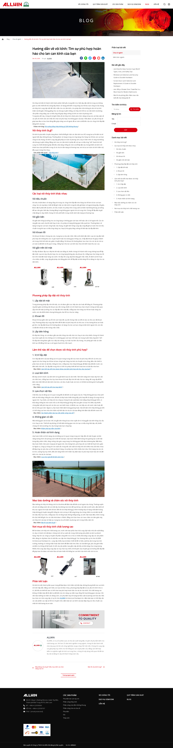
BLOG (147, 4)
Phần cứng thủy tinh (70, 702)
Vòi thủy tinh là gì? (120, 142)
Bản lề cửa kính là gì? (95, 667)
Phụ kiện (66, 711)
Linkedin (103, 58)
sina (94, 58)
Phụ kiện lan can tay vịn (71, 699)
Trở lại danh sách (68, 675)
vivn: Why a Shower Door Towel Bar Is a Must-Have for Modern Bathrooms (127, 90)
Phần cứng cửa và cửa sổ (71, 708)
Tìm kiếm (164, 4)
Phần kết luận (119, 212)
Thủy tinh (66, 718)
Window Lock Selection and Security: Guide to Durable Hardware (126, 76)
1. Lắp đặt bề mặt (122, 167)
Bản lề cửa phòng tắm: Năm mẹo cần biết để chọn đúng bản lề (126, 96)
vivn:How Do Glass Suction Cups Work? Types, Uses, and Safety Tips (127, 70)
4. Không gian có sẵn (123, 195)
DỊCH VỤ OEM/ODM (134, 4)
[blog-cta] (68, 628)
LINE (85, 58)
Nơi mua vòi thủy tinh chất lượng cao (127, 208)
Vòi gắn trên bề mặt (123, 160)
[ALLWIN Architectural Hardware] (16, 4)
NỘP (125, 130)
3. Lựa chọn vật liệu (122, 191)
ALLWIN (49, 58)
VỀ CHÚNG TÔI (83, 4)
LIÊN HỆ (156, 4)
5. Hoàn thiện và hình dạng (125, 199)
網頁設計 (73, 745)
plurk (98, 58)
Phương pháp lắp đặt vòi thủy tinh (125, 164)
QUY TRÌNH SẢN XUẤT (100, 4)
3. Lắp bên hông (121, 175)
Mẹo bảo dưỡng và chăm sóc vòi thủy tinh (125, 204)
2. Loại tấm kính (121, 188)
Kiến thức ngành (118, 57)
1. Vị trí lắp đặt (121, 184)
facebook (81, 58)
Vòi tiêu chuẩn (121, 149)
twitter (90, 58)
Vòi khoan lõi (120, 156)
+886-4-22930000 (35, 705)
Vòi (64, 715)
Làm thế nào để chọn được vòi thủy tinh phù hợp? (126, 180)
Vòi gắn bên (120, 153)
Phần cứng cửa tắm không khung (74, 705)
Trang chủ (3, 39)
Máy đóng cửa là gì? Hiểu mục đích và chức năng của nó (49, 668)
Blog (8, 39)
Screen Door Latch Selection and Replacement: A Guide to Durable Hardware (125, 83)
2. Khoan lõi (120, 171)
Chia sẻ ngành (17, 39)
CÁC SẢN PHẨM (117, 4)
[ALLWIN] (37, 645)
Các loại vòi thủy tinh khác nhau (125, 146)
